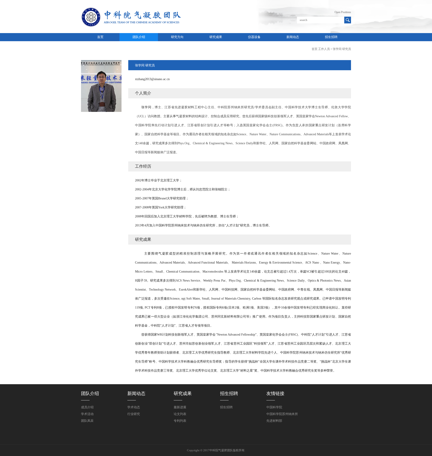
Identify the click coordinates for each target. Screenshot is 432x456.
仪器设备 (254, 37)
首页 (100, 37)
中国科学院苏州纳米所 (282, 414)
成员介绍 (87, 407)
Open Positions (343, 12)
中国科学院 (274, 407)
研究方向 (177, 37)
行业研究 (133, 414)
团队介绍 (139, 37)
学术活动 (87, 414)
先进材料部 (274, 420)
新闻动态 (292, 37)
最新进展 (180, 407)
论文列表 (180, 414)
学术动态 (133, 407)
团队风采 (87, 420)
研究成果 (215, 37)
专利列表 (180, 420)
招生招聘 (331, 37)
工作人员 (324, 49)
